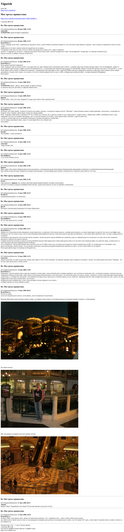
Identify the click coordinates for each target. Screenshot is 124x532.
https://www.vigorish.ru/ (8, 10)
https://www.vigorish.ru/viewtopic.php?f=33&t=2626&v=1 (19, 18)
